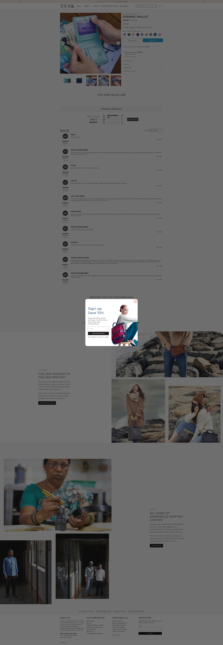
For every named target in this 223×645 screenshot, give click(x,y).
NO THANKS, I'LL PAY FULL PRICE (98, 337)
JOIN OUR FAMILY (98, 333)
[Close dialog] (135, 301)
